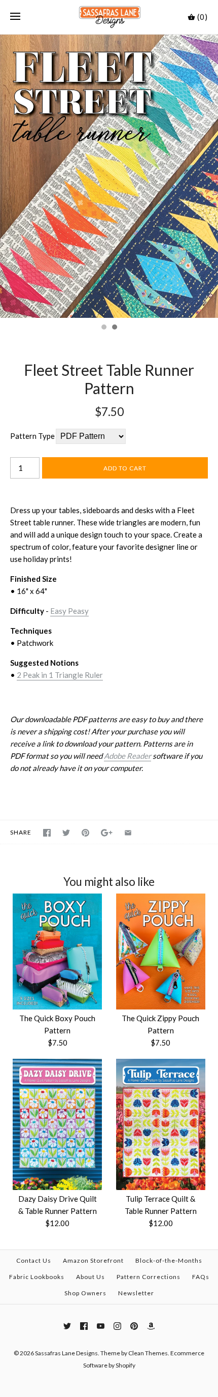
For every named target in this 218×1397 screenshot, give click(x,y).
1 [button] (103, 328)
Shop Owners (85, 1293)
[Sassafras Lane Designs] (109, 17)
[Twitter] (67, 1326)
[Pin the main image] (85, 833)
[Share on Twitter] (66, 833)
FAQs (200, 1277)
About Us (90, 1277)
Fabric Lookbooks (36, 1277)
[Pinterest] (134, 1326)
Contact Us (33, 1260)
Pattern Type (32, 435)
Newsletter (136, 1293)
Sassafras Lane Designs (66, 1353)
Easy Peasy (69, 610)
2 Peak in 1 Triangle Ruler (60, 674)
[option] (109, 176)
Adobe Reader (127, 755)
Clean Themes (148, 1353)
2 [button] (114, 328)
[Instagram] (117, 1326)
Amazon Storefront (93, 1260)
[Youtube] (100, 1326)
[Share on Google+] (107, 833)
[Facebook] (84, 1326)
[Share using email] (128, 833)
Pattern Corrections (148, 1277)
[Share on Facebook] (47, 833)
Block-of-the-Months (168, 1260)
